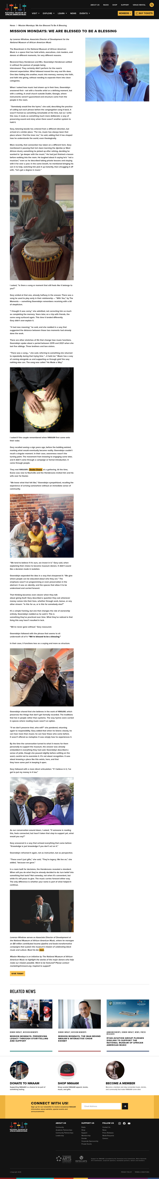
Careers (105, 1138)
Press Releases (108, 1133)
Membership (85, 1135)
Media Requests (108, 1135)
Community (60, 1127)
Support (125, 5)
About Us (95, 5)
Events (84, 13)
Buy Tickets (146, 13)
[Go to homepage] (15, 10)
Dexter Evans (35, 469)
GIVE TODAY (18, 973)
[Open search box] (152, 5)
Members (124, 13)
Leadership (60, 1135)
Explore (47, 13)
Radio (106, 5)
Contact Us (106, 1127)
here (41, 949)
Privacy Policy (126, 1172)
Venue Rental (139, 5)
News (73, 13)
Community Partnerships (64, 1133)
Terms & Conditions (142, 1172)
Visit (34, 13)
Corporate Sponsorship (89, 1141)
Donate (84, 1138)
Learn (61, 13)
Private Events (86, 1144)
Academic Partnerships (64, 1130)
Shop (114, 5)
